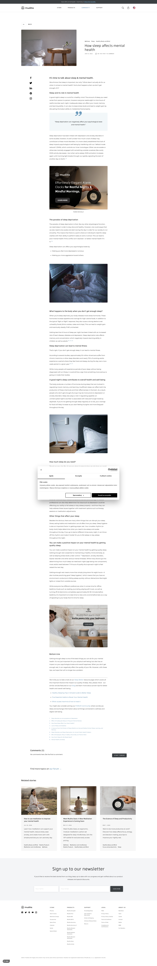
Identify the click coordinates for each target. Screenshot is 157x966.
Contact (121, 919)
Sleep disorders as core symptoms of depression (64, 718)
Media (120, 922)
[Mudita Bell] (78, 626)
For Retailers (122, 928)
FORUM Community (82, 706)
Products (71, 7)
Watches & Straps (54, 916)
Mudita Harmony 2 (72, 925)
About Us (122, 907)
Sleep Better (78, 680)
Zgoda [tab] (51, 476)
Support (99, 7)
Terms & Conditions (106, 919)
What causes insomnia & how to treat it (66, 702)
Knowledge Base (88, 910)
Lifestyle (52, 925)
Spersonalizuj (77, 495)
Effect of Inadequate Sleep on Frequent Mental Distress (66, 721)
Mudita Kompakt (71, 910)
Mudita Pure (70, 913)
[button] (78, 283)
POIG (102, 910)
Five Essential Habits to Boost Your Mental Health (70, 697)
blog (73, 686)
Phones (52, 910)
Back (30, 24)
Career (120, 916)
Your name (39, 889)
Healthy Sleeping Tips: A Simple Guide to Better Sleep (71, 693)
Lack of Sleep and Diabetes (58, 725)
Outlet (51, 928)
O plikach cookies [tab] (106, 476)
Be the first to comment (106, 53)
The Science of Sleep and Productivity (117, 819)
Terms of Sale (104, 922)
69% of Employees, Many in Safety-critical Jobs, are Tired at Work (68, 734)
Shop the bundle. (90, 2)
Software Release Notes (90, 921)
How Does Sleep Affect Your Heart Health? (62, 723)
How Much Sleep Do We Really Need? (61, 737)
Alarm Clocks (53, 913)
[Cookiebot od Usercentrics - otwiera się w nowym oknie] (109, 469)
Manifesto (121, 910)
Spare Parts (53, 922)
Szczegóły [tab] (78, 476)
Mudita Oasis (70, 941)
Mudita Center (70, 944)
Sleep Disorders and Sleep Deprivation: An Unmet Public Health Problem (71, 732)
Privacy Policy (105, 913)
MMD (120, 925)
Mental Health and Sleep (58, 739)
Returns (86, 923)
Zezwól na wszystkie (104, 495)
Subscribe (116, 889)
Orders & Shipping (89, 918)
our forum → (55, 769)
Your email (65, 889)
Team (120, 913)
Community (86, 7)
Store (59, 7)
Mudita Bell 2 (70, 919)
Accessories (53, 919)
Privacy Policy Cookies (107, 916)
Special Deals (53, 931)
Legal (103, 907)
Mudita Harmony (71, 922)
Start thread (119, 755)
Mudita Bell (70, 916)
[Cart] (128, 7)
